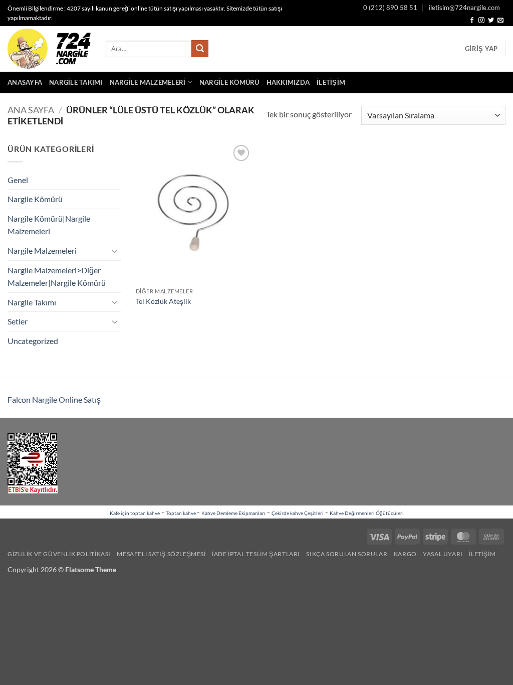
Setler (18, 321)
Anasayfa (25, 82)
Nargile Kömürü (229, 82)
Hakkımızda (288, 82)
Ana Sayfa (31, 109)
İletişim (331, 82)
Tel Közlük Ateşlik (163, 301)
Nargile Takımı (76, 82)
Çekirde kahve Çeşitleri (298, 513)
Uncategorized (33, 341)
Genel (18, 180)
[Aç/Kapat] (115, 251)
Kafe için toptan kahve (135, 513)
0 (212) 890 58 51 (390, 8)
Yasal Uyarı (443, 554)
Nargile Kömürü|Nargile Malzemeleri (49, 225)
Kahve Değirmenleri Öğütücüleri (367, 513)
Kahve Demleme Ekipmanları (233, 513)
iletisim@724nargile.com (464, 8)
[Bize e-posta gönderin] (500, 20)
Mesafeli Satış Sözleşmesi (161, 554)
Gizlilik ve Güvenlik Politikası (59, 554)
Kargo (405, 554)
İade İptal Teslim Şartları (256, 554)
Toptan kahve (181, 513)
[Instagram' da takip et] (481, 20)
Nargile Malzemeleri (148, 82)
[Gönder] (199, 48)
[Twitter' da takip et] (491, 20)
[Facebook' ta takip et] (472, 20)
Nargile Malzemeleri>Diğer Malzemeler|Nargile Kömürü (57, 276)
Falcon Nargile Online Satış (54, 399)
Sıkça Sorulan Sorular (346, 554)
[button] (481, 49)
